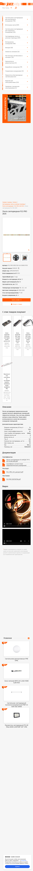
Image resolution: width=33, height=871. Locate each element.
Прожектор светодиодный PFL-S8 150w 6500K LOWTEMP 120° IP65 (16, 726)
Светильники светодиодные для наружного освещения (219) (14, 30)
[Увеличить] (16, 234)
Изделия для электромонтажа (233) (12, 81)
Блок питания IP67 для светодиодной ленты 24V (17, 338)
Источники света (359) (12, 25)
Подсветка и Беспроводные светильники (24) (14, 75)
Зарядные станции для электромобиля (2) (12, 87)
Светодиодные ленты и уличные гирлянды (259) (12, 37)
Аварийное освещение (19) (13, 67)
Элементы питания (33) (12, 51)
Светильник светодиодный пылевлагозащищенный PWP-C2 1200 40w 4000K (16, 705)
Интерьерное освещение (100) (10, 42)
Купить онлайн (16, 300)
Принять (17, 866)
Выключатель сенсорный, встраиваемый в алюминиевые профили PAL (7, 381)
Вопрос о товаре (17, 304)
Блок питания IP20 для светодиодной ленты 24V (7, 337)
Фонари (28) (9, 47)
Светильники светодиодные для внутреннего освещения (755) (14, 19)
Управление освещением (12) (14, 71)
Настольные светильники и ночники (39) (13, 56)
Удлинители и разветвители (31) (10, 62)
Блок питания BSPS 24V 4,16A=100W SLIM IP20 (17, 682)
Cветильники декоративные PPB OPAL (16, 659)
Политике (23, 860)
